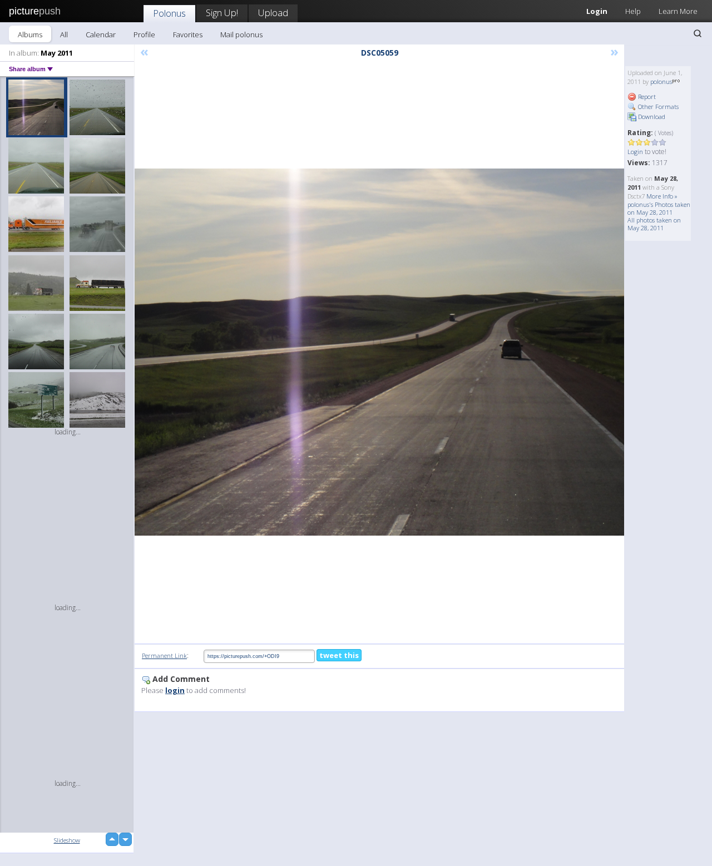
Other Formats (657, 106)
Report (646, 96)
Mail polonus (241, 34)
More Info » (662, 196)
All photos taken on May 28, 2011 (654, 224)
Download (650, 116)
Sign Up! (222, 12)
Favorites (187, 34)
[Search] (697, 33)
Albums (30, 34)
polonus (661, 81)
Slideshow (67, 840)
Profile (144, 34)
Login (596, 11)
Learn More (678, 11)
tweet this (339, 655)
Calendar (101, 34)
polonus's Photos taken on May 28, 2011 (658, 208)
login (175, 690)
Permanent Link (164, 655)
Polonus (169, 13)
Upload (273, 12)
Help (633, 11)
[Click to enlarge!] (379, 352)
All (64, 34)
